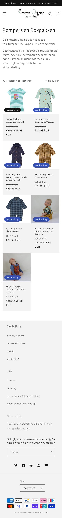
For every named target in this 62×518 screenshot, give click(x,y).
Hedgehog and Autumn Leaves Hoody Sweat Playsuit (16, 177)
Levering (11, 388)
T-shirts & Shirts (15, 335)
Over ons (12, 380)
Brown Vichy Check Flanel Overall (44, 175)
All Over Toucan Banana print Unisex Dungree (15, 289)
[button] (4, 13)
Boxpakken (13, 358)
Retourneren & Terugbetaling (23, 395)
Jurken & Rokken (16, 343)
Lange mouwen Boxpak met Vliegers (44, 120)
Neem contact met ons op (21, 403)
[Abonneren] (51, 452)
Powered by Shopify (40, 512)
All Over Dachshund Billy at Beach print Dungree (44, 231)
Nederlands (29, 487)
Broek (10, 351)
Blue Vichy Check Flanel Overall (14, 230)
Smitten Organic (26, 512)
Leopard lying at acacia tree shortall (15, 120)
